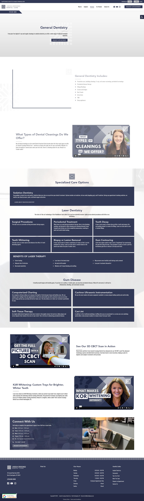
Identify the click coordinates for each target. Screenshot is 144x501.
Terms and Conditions (76, 499)
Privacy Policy (66, 499)
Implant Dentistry (117, 470)
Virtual (129, 1)
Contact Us (115, 484)
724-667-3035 (12, 12)
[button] (142, 17)
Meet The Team (116, 478)
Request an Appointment (118, 481)
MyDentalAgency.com (90, 496)
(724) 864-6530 (11, 479)
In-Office (136, 1)
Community (115, 473)
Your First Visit (116, 476)
